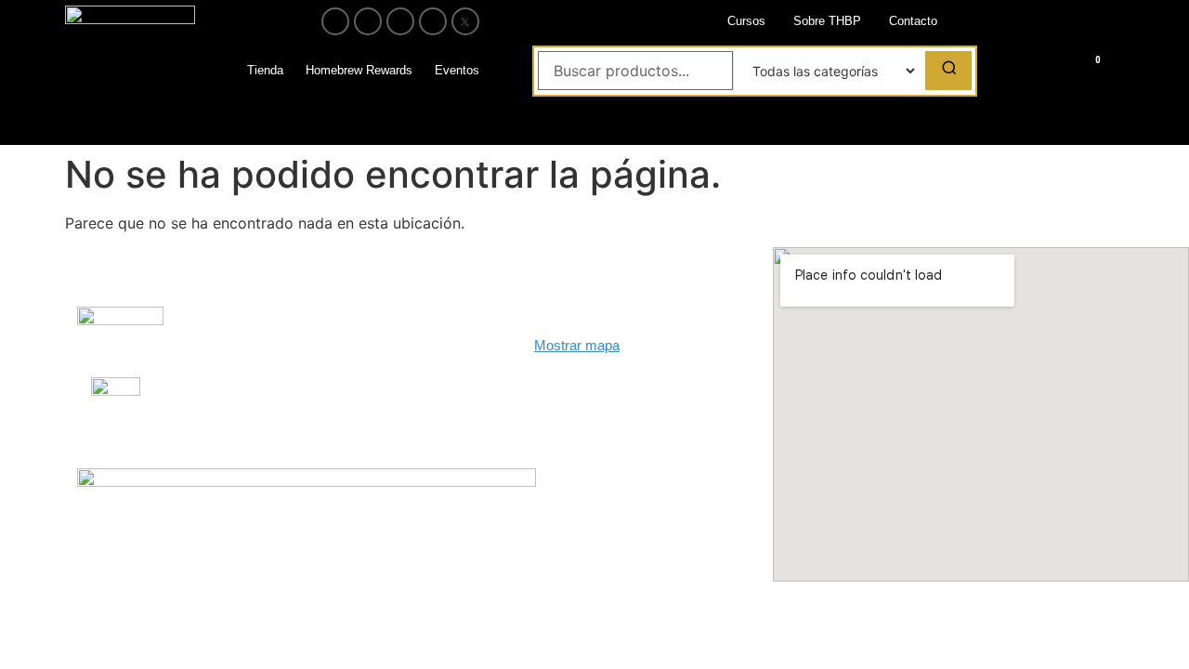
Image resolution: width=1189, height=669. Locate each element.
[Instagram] (368, 21)
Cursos (746, 21)
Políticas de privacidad (370, 366)
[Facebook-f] (335, 21)
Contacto (913, 21)
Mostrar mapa (577, 345)
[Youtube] (400, 21)
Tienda (265, 70)
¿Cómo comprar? (355, 335)
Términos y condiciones (373, 396)
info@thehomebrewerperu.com (628, 428)
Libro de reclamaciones (215, 327)
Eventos (457, 70)
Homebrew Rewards (359, 70)
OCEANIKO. (624, 544)
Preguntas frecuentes (196, 397)
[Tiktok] (433, 21)
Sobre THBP (827, 21)
